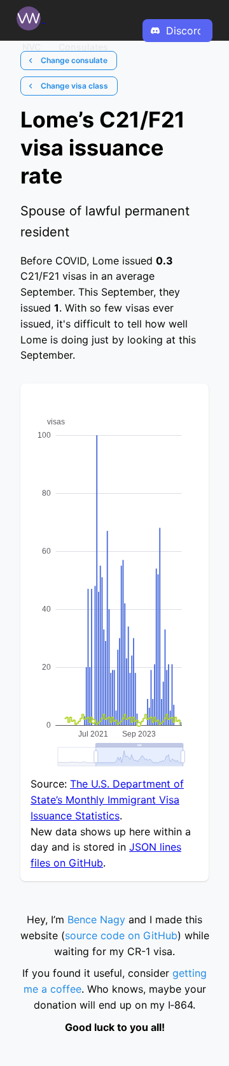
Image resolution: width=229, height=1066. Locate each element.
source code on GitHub (121, 935)
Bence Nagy (96, 919)
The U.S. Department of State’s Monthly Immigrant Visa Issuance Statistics (107, 799)
